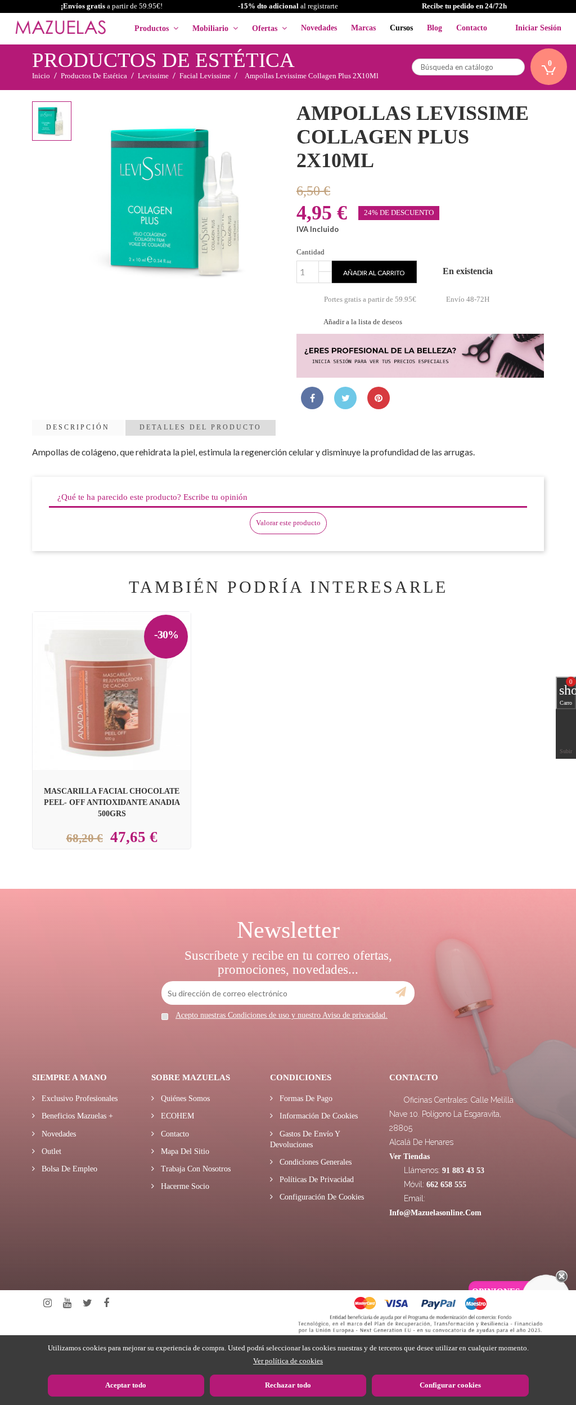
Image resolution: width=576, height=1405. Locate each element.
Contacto (174, 1134)
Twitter (87, 1303)
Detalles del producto (201, 427)
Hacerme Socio (184, 1186)
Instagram (47, 1303)
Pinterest (378, 398)
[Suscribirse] (401, 992)
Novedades (57, 1134)
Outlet (50, 1151)
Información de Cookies (317, 1116)
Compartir (312, 398)
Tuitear (345, 398)
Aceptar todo (125, 1385)
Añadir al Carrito (125, 666)
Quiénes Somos (184, 1098)
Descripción (78, 427)
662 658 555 (446, 1184)
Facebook (106, 1303)
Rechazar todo (288, 1385)
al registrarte (288, 6)
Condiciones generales (314, 1162)
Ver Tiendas (409, 1156)
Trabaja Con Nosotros (195, 1169)
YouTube (67, 1303)
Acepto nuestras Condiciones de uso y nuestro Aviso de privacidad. (282, 1015)
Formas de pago (304, 1098)
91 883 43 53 (463, 1170)
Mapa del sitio (184, 1151)
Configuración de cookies (320, 1197)
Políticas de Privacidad (315, 1179)
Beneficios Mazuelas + (76, 1116)
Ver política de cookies (288, 1361)
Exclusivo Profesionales (78, 1098)
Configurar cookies (450, 1385)
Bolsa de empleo (68, 1169)
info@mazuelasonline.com (435, 1213)
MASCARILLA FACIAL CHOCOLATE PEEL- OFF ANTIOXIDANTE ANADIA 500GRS (112, 802)
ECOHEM (176, 1116)
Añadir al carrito (374, 273)
